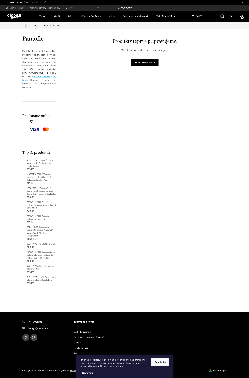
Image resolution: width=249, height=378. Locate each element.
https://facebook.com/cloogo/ (25, 337)
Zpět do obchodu (145, 62)
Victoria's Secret (41, 76)
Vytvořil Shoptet (220, 370)
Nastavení (87, 373)
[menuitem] (42, 16)
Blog (75, 353)
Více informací (117, 366)
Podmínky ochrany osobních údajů (45, 7)
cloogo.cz (33, 337)
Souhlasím (160, 362)
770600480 (34, 322)
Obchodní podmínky (15, 7)
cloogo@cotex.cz (37, 328)
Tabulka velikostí (80, 347)
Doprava (69, 7)
